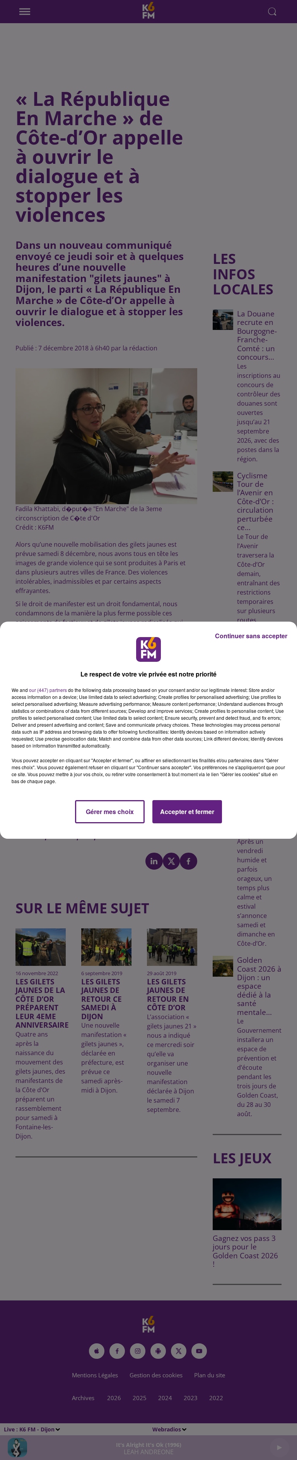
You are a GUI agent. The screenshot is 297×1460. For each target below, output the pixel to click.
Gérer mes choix (110, 811)
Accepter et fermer (187, 811)
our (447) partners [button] (48, 690)
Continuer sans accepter (251, 635)
